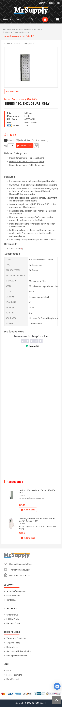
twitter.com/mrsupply (19, 570)
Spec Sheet (14, 248)
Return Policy (12, 647)
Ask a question (12, 92)
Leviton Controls (14, 29)
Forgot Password (14, 675)
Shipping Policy (13, 643)
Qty (5, 146)
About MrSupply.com (16, 591)
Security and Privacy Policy (18, 651)
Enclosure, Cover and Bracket (16, 32)
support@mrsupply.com (20, 564)
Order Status (12, 615)
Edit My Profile (12, 619)
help (59, 3)
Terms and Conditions (16, 638)
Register (51, 3)
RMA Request (12, 679)
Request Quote (13, 623)
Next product (31, 44)
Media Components (33, 29)
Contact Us (11, 600)
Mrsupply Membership (16, 656)
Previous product (12, 44)
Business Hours (13, 595)
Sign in (42, 3)
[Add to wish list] (36, 145)
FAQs (8, 670)
